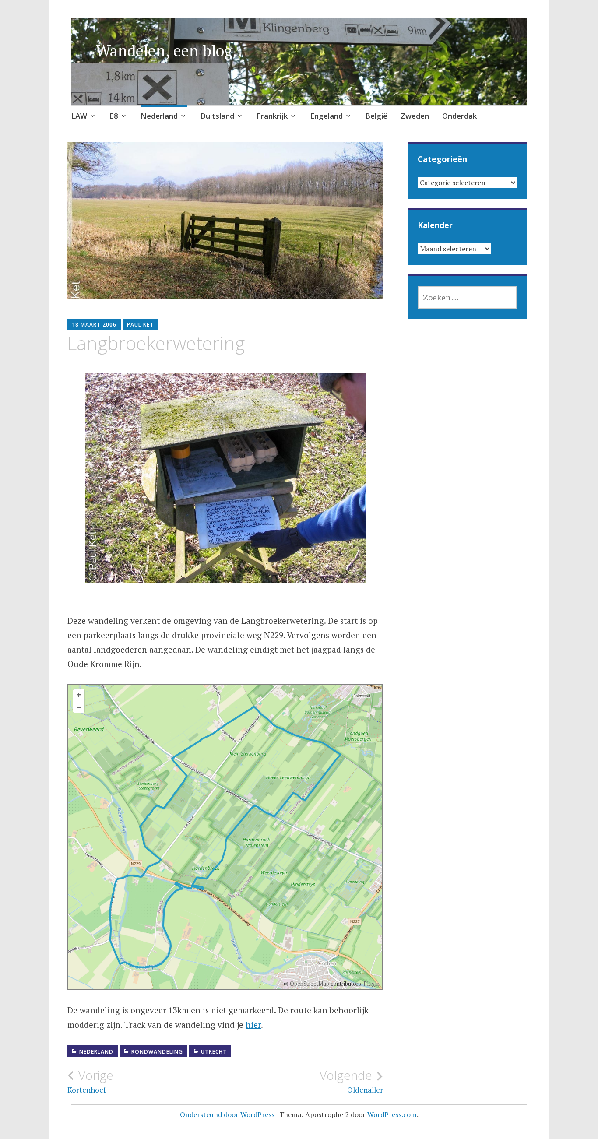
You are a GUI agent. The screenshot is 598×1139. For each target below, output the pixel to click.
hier (253, 1024)
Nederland (159, 116)
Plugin (371, 984)
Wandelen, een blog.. (169, 50)
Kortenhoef (90, 1081)
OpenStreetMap (309, 984)
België (376, 116)
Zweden (415, 116)
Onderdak (459, 116)
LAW (79, 116)
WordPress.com (392, 1114)
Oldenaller (351, 1081)
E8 (113, 116)
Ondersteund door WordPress (227, 1114)
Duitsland (217, 116)
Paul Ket (140, 324)
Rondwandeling (157, 1051)
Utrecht (214, 1051)
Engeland (326, 116)
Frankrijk (272, 116)
